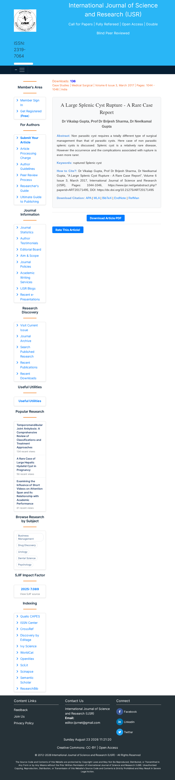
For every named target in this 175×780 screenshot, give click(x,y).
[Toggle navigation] (19, 70)
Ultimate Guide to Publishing (30, 199)
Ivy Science (28, 646)
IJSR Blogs (28, 288)
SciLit (24, 665)
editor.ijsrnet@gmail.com (82, 722)
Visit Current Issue (29, 327)
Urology (22, 551)
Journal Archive (25, 338)
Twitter (128, 732)
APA (88, 198)
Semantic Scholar (27, 680)
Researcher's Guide (29, 188)
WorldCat (27, 652)
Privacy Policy (24, 723)
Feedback (21, 710)
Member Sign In (29, 102)
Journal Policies (25, 264)
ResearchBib (29, 688)
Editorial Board (30, 249)
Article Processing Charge (28, 153)
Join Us (19, 716)
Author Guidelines (27, 166)
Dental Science (27, 558)
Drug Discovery (27, 545)
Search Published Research (27, 351)
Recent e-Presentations (30, 297)
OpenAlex (27, 658)
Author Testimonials (29, 240)
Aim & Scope (29, 255)
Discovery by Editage (29, 637)
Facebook (130, 711)
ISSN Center (29, 622)
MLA (97, 198)
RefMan (133, 198)
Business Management (26, 537)
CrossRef (27, 629)
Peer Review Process (29, 177)
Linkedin (128, 722)
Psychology (24, 564)
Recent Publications (29, 365)
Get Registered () (31, 113)
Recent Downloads (28, 376)
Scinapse (26, 671)
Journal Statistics (27, 230)
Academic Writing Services (27, 277)
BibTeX (107, 198)
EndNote (120, 198)
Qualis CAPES (30, 616)
